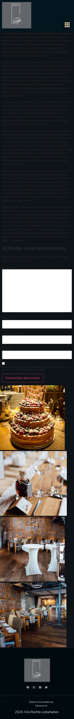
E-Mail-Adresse (11, 333)
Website (6, 349)
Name (6, 318)
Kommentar (9, 267)
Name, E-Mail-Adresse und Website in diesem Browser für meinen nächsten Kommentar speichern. (34, 368)
